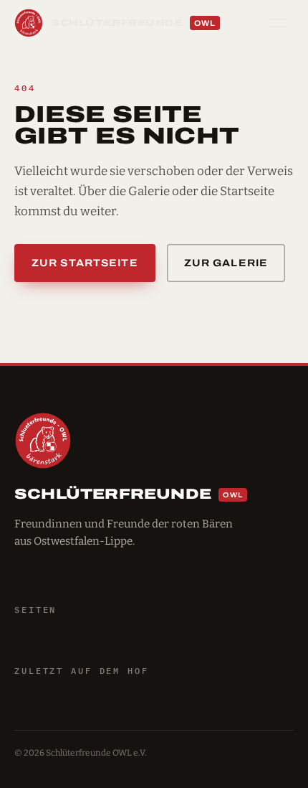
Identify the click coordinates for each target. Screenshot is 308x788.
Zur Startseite (85, 263)
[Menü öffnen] (278, 23)
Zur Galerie (226, 263)
